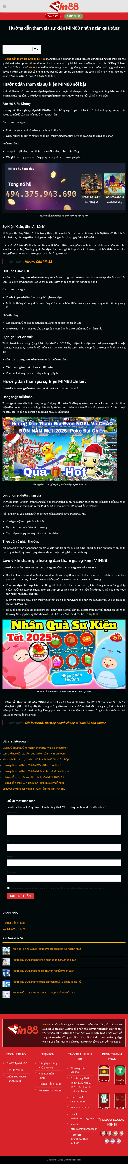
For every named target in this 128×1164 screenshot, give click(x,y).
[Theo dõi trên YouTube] (106, 1141)
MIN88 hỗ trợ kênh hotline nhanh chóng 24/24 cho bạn (44, 959)
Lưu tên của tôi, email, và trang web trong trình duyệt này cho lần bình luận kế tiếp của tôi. (58, 887)
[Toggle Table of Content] (34, 49)
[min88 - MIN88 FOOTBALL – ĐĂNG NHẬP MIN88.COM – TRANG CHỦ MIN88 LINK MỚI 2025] (64, 6)
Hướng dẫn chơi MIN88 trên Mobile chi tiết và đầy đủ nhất (36, 771)
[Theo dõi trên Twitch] (118, 1141)
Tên (9, 841)
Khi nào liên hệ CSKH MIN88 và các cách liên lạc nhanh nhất (46, 948)
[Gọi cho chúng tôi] (115, 1133)
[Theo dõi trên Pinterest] (121, 1133)
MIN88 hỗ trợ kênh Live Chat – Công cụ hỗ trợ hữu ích (43, 992)
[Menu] (4, 6)
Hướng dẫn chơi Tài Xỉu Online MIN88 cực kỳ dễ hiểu (33, 782)
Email (10, 856)
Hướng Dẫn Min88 (13, 922)
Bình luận (12, 812)
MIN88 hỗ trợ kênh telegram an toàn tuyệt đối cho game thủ (47, 981)
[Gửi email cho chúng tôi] (109, 1133)
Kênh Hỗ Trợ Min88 (14, 929)
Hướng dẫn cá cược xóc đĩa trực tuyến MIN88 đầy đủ (33, 776)
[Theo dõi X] (103, 1133)
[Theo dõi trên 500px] (112, 1141)
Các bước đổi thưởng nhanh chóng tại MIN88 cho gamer (35, 747)
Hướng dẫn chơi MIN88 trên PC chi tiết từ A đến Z (31, 765)
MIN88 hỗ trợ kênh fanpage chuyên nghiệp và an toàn (43, 970)
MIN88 (32, 67)
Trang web (12, 872)
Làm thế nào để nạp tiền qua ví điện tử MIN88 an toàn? (34, 753)
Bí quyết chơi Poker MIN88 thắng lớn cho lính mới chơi (34, 788)
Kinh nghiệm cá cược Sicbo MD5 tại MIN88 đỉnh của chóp (35, 759)
